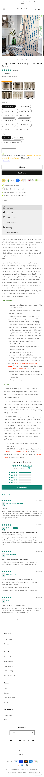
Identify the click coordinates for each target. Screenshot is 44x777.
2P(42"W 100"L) (24, 111)
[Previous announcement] (4, 2)
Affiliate (6, 720)
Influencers (8, 715)
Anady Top (16, 769)
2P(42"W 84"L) (24, 106)
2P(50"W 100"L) (24, 125)
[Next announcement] (40, 2)
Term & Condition (10, 675)
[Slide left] (17, 60)
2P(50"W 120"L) (25, 129)
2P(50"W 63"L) (9, 120)
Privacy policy (34, 769)
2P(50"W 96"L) (9, 125)
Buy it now (22, 173)
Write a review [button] (22, 487)
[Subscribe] (32, 732)
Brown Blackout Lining (12, 142)
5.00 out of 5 (27, 466)
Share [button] (5, 201)
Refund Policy (8, 666)
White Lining (18, 138)
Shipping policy (21, 772)
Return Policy (8, 661)
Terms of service (11, 772)
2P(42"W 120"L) (25, 116)
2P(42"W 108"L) (9, 116)
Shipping (4, 76)
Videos (6, 702)
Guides (6, 693)
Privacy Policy (8, 671)
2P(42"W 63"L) (9, 106)
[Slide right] (26, 60)
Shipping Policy (9, 657)
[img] (6, 501)
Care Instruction (9, 698)
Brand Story (8, 639)
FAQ (5, 688)
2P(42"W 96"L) (9, 111)
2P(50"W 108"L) (9, 129)
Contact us (7, 644)
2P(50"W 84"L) (24, 120)
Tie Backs (6, 161)
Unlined (6, 138)
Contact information (33, 772)
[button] (4, 8)
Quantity (4, 147)
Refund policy (24, 769)
